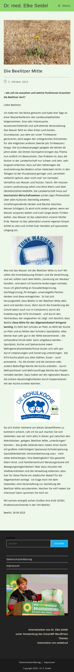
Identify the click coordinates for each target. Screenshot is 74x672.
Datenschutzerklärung (19, 559)
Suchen (10, 537)
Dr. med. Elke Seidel (26, 5)
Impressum (12, 565)
